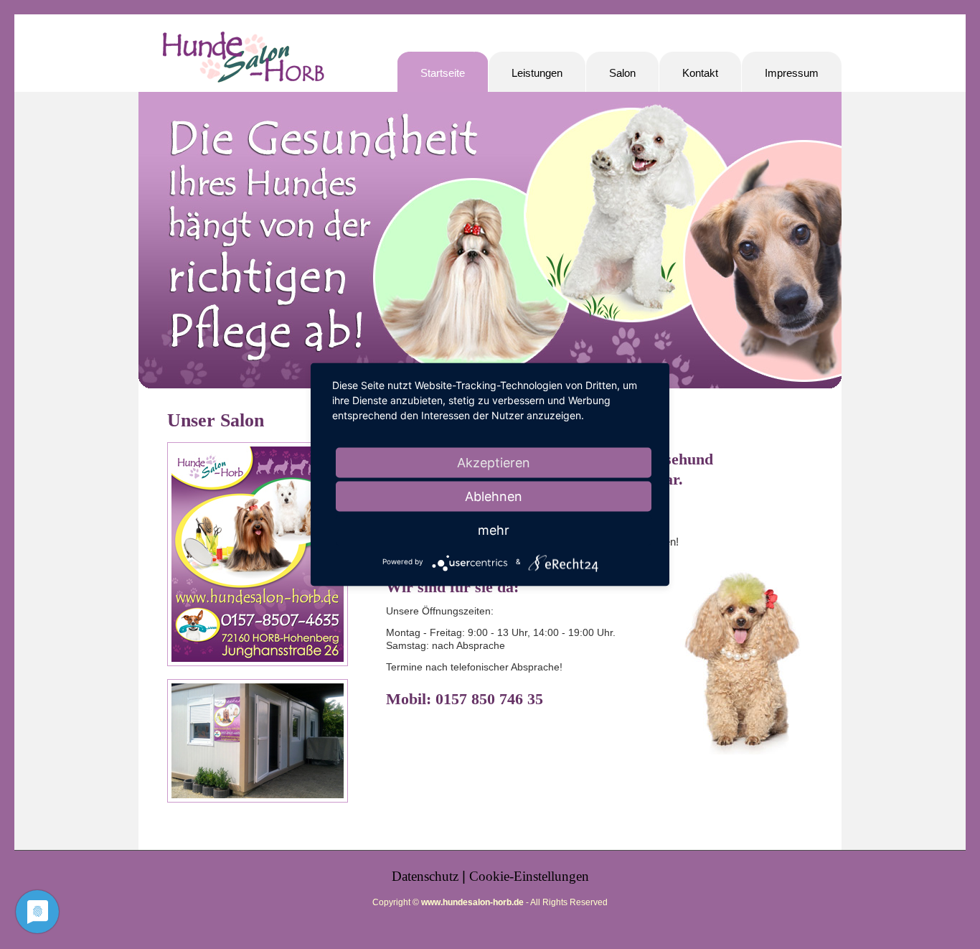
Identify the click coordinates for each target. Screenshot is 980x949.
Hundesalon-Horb (242, 63)
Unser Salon (215, 420)
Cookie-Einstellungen (529, 876)
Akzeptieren (493, 462)
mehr (493, 530)
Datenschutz (425, 876)
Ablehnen (493, 496)
